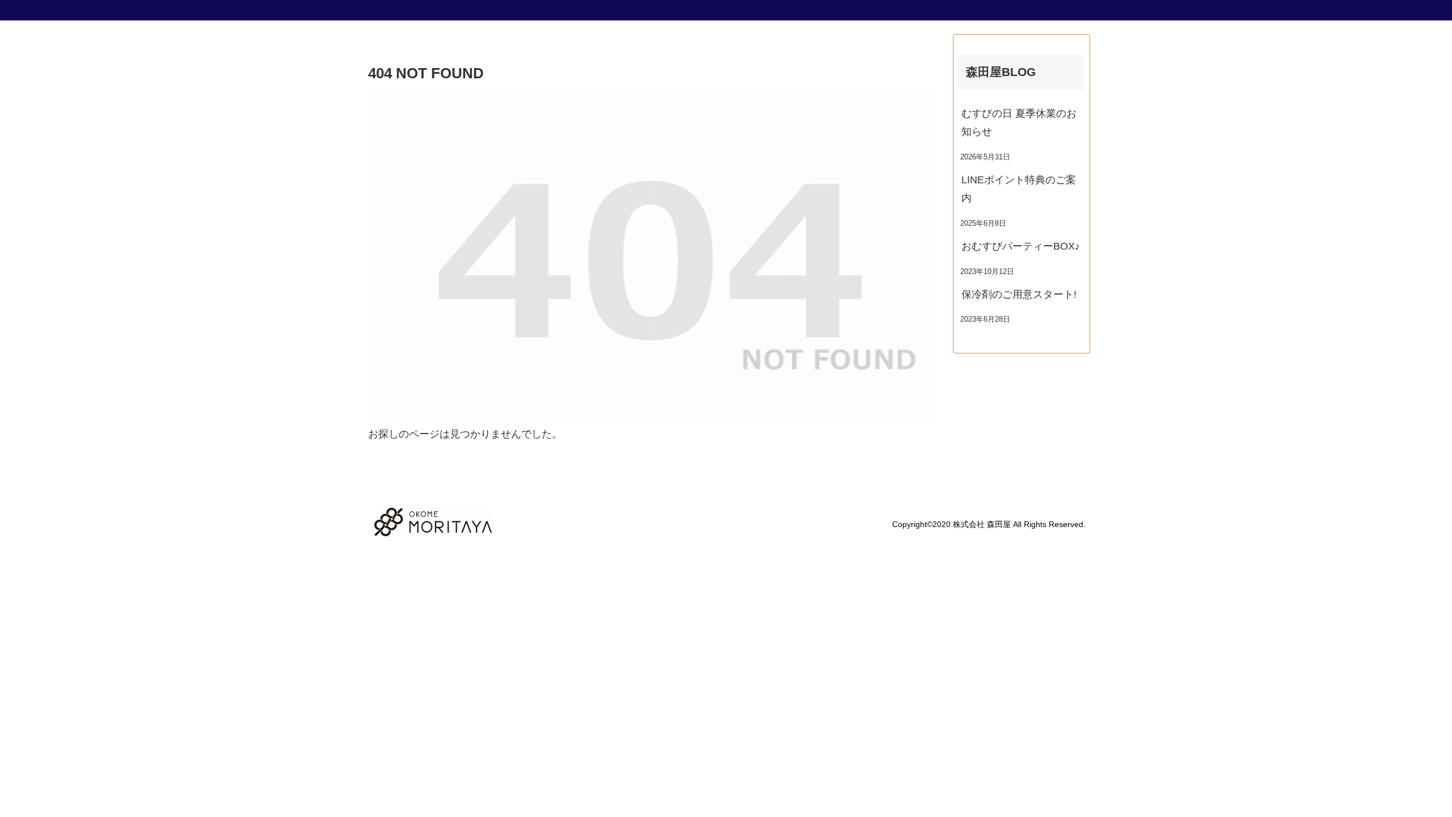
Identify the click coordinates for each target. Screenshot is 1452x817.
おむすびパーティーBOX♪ (1020, 246)
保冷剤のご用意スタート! (1019, 294)
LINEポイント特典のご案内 (1018, 189)
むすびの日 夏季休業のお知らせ (1019, 122)
